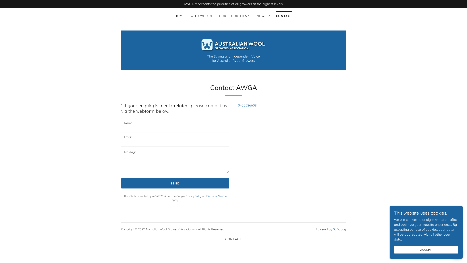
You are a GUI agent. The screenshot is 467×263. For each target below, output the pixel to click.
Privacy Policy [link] (193, 196)
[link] (233, 44)
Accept (426, 249)
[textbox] (175, 123)
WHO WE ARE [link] (202, 16)
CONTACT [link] (284, 16)
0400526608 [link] (247, 105)
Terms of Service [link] (217, 196)
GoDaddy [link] (339, 229)
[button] (235, 16)
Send (175, 183)
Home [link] (180, 16)
